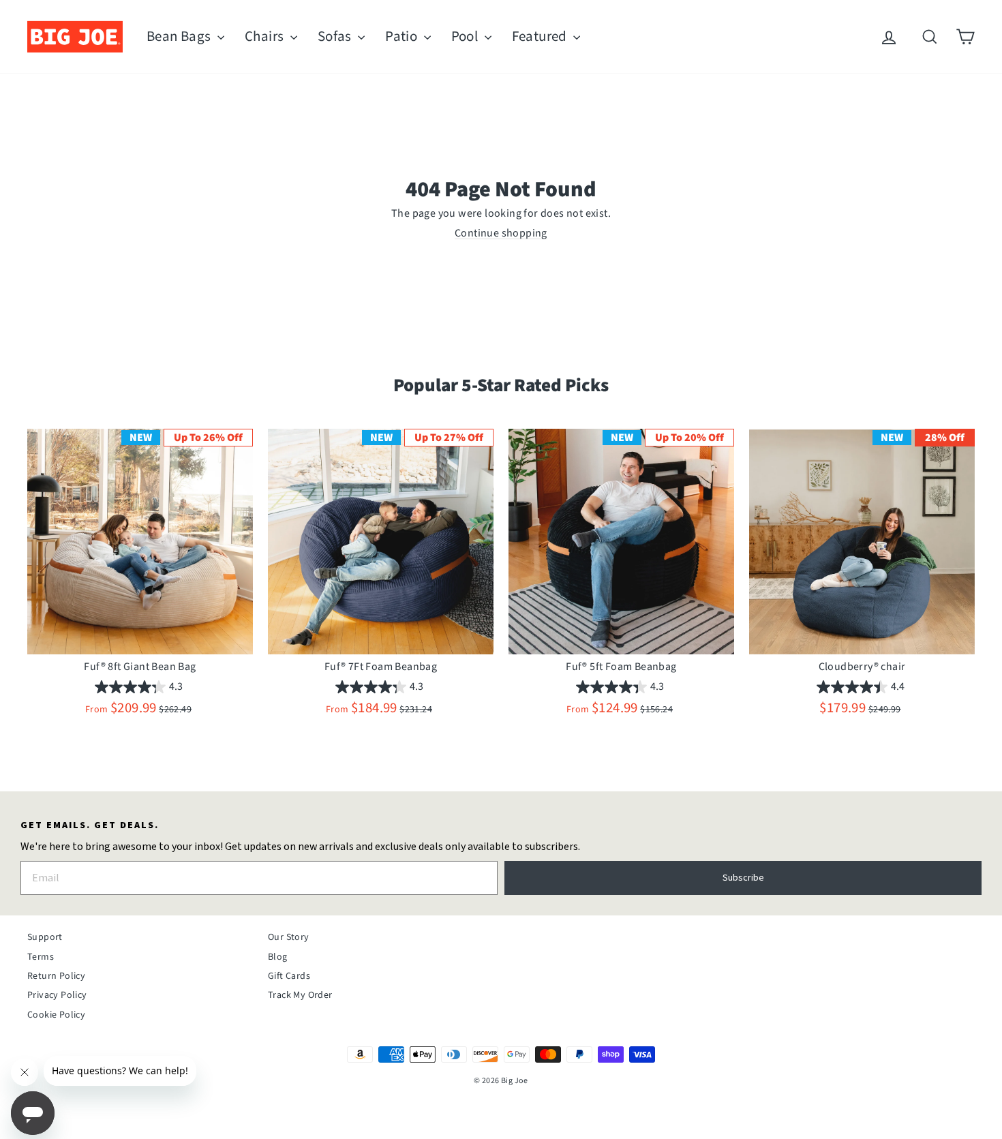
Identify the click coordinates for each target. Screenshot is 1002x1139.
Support (45, 937)
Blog (278, 957)
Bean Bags (180, 36)
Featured (541, 36)
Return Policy (56, 976)
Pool (466, 36)
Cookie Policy (56, 1015)
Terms (40, 957)
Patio (402, 36)
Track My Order (300, 995)
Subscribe (743, 878)
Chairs (266, 36)
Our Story (288, 937)
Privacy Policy (57, 995)
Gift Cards (289, 976)
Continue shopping (501, 233)
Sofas (336, 36)
